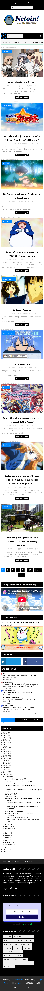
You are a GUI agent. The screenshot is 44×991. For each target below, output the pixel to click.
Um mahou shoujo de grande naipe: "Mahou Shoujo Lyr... (22, 782)
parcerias (9, 333)
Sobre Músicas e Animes (15, 959)
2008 (5, 774)
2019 (5, 749)
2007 (5, 849)
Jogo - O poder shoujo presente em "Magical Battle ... (22, 799)
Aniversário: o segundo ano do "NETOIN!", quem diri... (24, 791)
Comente (36, 720)
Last (21, 575)
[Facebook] (10, 888)
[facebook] (28, 3)
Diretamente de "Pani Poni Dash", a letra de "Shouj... (22, 821)
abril (7, 840)
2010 (5, 770)
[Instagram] (5, 888)
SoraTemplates (17, 980)
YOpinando (8, 706)
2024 (5, 738)
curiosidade (10, 279)
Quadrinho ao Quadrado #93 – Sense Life (18, 692)
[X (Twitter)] (16, 888)
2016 (5, 756)
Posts (8, 720)
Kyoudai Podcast (23, 944)
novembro (9, 824)
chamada (28, 937)
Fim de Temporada (12, 955)
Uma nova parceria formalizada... (17, 818)
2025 (5, 735)
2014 (5, 761)
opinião (18, 937)
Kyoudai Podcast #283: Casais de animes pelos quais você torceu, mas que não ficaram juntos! (20, 685)
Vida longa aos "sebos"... (14, 811)
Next (37, 570)
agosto (8, 831)
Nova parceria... (22, 364)
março (8, 842)
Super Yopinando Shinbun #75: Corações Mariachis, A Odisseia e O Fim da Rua (18, 708)
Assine (22, 917)
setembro (9, 829)
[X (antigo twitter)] (24, 2)
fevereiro (9, 845)
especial (8, 944)
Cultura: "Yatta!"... (22, 310)
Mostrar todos (39, 714)
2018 (5, 751)
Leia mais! (7, 885)
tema (7, 163)
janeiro (8, 847)
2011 (5, 768)
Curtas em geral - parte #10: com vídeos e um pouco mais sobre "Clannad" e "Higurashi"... (21, 480)
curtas (7, 948)
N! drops (19, 940)
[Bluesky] (19, 986)
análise (7, 937)
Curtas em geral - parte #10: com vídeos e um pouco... (23, 804)
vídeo (7, 445)
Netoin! (20, 983)
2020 (5, 747)
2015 (5, 758)
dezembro (9, 777)
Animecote (8, 682)
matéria (17, 948)
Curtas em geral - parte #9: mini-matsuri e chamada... (21, 808)
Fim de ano (9, 966)
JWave (6, 674)
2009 (5, 772)
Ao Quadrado (9, 691)
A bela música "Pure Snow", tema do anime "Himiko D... (22, 814)
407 (29, 570)
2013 (5, 763)
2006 (5, 852)
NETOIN (7, 51)
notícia (8, 507)
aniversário (27, 963)
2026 (5, 733)
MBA (6, 387)
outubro (8, 826)
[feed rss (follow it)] (15, 3)
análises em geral (13, 952)
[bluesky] (19, 2)
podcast (8, 940)
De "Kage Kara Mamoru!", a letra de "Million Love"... (21, 786)
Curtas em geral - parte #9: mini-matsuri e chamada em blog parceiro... (21, 541)
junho (7, 836)
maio (7, 838)
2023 (5, 740)
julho (7, 833)
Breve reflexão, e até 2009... (22, 82)
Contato (29, 861)
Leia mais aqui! (22, 97)
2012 (5, 765)
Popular (22, 720)
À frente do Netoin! (12, 861)
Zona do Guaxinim (11, 697)
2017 (5, 754)
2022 (5, 742)
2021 (5, 745)
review (8, 105)
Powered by (16, 924)
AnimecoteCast (11, 963)
